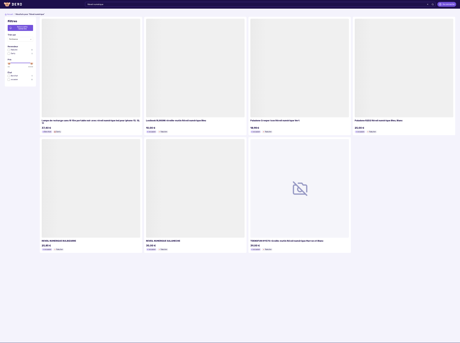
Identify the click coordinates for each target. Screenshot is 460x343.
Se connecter (449, 4)
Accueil (10, 14)
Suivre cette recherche (22, 28)
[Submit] (432, 4)
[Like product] (137, 22)
